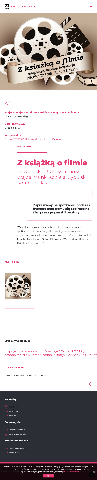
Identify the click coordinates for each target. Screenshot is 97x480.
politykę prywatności (71, 472)
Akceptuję (48, 476)
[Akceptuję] (94, 472)
